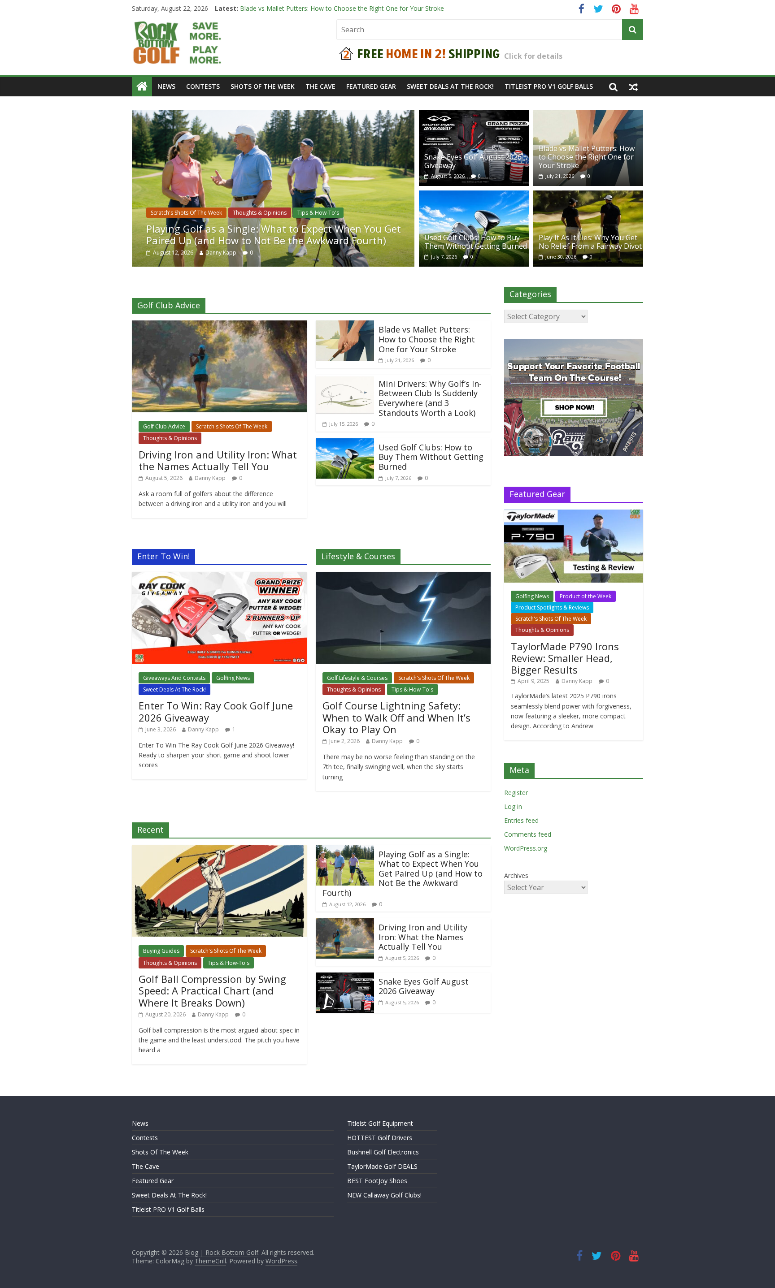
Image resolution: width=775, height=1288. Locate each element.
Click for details (533, 56)
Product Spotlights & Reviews (552, 607)
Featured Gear (371, 86)
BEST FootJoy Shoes (377, 1180)
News (166, 86)
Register (516, 792)
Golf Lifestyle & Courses (357, 678)
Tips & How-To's (318, 212)
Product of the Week (585, 596)
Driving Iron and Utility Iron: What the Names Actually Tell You (218, 460)
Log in (513, 806)
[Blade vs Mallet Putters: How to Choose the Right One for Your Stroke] (588, 115)
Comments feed (527, 834)
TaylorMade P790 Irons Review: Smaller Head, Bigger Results (565, 658)
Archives (516, 875)
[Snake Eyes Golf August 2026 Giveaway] (474, 115)
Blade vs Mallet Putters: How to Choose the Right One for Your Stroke (587, 156)
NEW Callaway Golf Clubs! (384, 1195)
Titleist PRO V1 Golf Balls (549, 86)
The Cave (320, 86)
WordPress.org (525, 848)
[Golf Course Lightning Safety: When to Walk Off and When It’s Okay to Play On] (403, 577)
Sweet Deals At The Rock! (450, 86)
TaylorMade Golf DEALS (382, 1166)
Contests (203, 86)
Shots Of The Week (263, 86)
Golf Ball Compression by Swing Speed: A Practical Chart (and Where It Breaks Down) (212, 990)
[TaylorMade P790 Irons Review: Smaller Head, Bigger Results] (573, 514)
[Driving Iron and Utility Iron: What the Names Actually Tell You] (219, 326)
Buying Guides (161, 951)
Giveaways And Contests (174, 678)
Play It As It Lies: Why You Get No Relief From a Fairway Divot (590, 242)
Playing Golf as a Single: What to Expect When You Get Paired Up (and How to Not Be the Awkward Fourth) (273, 234)
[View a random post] (633, 86)
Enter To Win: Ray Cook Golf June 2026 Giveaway (216, 711)
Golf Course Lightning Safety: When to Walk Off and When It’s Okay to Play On (396, 717)
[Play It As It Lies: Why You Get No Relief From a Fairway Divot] (588, 196)
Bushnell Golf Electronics (383, 1152)
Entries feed (521, 820)
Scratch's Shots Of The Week (186, 212)
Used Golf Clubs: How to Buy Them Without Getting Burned (475, 242)
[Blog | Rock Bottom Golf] (142, 86)
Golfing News (233, 678)
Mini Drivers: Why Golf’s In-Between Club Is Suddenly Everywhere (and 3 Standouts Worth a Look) (430, 398)
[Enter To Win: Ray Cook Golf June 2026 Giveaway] (219, 577)
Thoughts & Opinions (260, 212)
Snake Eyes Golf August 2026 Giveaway (297, 8)
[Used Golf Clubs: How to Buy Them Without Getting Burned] (474, 196)
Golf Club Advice (164, 426)
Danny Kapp (220, 252)
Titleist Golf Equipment (380, 1123)
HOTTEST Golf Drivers (379, 1137)
